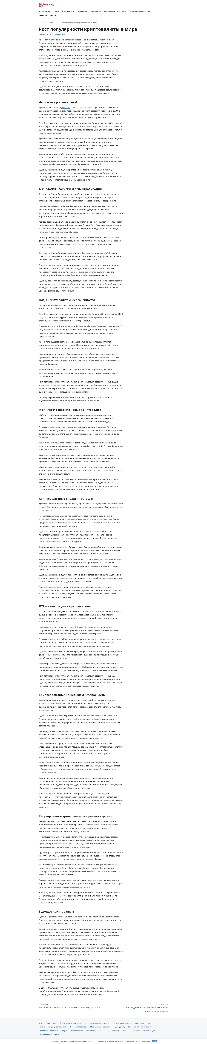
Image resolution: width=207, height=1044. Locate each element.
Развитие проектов (47, 15)
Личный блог (53, 23)
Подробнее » (51, 1023)
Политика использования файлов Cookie (132, 1023)
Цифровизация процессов (117, 1031)
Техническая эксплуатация (143, 1031)
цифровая (65, 107)
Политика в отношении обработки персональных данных (85, 1023)
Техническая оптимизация (89, 11)
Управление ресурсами (115, 11)
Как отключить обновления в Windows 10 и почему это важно (70, 1006)
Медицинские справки (49, 11)
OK (155, 1041)
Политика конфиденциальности (53, 1027)
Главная (42, 23)
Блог (41, 1023)
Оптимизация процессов (49, 1034)
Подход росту (68, 11)
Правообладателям (78, 1027)
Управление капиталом (139, 11)
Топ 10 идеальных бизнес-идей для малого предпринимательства (146, 1007)
